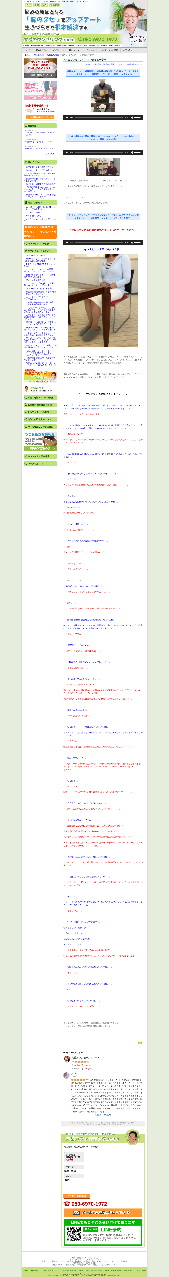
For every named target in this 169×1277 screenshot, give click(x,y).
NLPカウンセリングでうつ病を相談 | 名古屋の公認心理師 (39, 260)
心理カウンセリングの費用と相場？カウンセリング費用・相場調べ (39, 328)
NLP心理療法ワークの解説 (40, 427)
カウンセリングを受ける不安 (39, 288)
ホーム (27, 50)
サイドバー (39, 55)
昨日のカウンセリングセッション (39, 148)
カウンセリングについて (39, 251)
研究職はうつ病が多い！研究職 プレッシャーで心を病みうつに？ (40, 323)
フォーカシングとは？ (36, 280)
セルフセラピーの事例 (38, 412)
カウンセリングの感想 (108, 50)
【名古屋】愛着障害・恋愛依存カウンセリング (40, 359)
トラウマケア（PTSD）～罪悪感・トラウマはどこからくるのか (38, 270)
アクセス (90, 50)
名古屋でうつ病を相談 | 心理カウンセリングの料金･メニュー (39, 208)
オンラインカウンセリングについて (40, 220)
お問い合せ (127, 50)
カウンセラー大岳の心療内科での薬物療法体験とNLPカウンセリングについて (40, 317)
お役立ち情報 (53, 55)
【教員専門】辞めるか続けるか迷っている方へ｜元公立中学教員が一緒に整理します (40, 189)
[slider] (137, 117)
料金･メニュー (75, 50)
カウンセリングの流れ (36, 255)
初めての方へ (41, 50)
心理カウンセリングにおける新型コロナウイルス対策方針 (40, 195)
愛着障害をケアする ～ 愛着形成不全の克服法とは (40, 275)
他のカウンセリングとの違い (39, 170)
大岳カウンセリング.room (86, 1057)
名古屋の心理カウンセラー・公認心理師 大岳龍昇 (40, 174)
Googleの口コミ (35, 463)
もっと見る (50, 153)
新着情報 (32, 126)
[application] (103, 117)
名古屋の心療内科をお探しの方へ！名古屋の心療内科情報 (39, 303)
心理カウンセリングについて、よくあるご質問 (40, 180)
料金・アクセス (35, 202)
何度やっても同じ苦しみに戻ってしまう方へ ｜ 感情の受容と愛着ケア (40, 364)
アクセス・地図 (33, 212)
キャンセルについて (35, 216)
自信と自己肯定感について (40, 419)
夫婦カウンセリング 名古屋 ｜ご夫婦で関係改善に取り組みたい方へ (40, 346)
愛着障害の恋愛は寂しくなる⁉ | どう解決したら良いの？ (40, 293)
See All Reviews (103, 1115)
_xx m (74, 1073)
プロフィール (58, 50)
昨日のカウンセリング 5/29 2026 (39, 142)
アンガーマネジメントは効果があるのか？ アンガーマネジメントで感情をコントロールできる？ (40, 340)
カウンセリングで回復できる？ (40, 167)
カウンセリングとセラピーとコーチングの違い (40, 298)
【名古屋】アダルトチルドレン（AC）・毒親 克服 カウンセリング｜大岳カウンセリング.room (39, 353)
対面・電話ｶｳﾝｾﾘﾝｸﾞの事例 (40, 397)
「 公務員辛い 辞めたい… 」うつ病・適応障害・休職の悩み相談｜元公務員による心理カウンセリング (39, 310)
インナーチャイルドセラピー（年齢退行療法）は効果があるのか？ (40, 334)
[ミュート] (131, 117)
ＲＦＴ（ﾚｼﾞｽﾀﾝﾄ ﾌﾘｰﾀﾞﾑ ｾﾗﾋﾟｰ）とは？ (40, 265)
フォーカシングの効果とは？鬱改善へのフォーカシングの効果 (40, 284)
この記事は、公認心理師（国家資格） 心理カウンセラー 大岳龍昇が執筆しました (113, 64)
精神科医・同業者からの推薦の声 (41, 184)
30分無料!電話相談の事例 (40, 405)
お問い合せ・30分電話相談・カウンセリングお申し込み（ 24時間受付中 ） (40, 231)
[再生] (66, 117)
